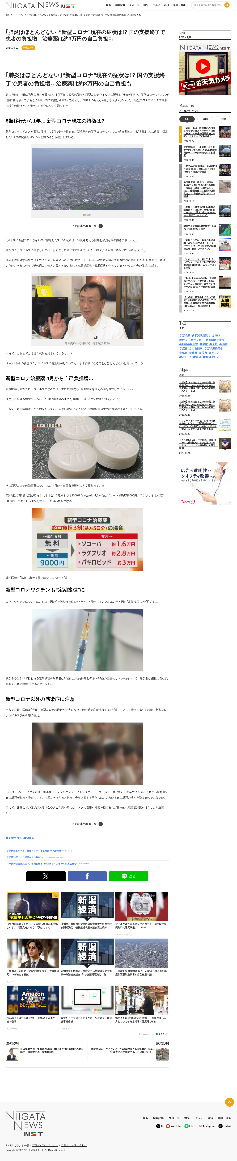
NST (217, 335)
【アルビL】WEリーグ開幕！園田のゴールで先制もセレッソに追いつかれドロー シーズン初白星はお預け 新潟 (198, 444)
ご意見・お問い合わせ (74, 1145)
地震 (224, 344)
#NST (185, 339)
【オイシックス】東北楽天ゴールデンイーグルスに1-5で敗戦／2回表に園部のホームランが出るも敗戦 (200, 263)
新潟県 (186, 335)
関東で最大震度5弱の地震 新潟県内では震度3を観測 (200, 227)
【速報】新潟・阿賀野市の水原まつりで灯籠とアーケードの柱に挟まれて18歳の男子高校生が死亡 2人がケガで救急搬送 (199, 132)
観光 (145, 5)
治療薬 (30, 838)
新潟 (198, 357)
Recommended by (147, 1034)
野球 (205, 344)
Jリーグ (186, 357)
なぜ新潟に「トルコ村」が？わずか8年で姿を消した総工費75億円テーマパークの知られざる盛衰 (200, 151)
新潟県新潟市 (202, 335)
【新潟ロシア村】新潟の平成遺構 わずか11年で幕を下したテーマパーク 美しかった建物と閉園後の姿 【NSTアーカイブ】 (200, 244)
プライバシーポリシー (45, 1145)
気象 (184, 352)
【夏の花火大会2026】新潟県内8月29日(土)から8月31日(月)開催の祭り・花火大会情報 (200, 169)
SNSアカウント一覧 (17, 1145)
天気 (215, 344)
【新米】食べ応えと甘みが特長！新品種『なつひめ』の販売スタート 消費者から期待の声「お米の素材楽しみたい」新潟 (197, 386)
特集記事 (120, 5)
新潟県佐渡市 (216, 339)
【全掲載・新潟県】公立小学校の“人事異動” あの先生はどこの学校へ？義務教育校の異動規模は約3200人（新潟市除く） (200, 301)
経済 (166, 5)
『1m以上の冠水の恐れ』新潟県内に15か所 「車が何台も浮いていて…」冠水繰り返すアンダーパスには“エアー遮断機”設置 (200, 282)
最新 (108, 5)
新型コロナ (15, 838)
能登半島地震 (190, 344)
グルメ (156, 5)
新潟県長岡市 (215, 348)
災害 (204, 352)
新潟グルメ (212, 357)
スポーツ (134, 5)
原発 (184, 348)
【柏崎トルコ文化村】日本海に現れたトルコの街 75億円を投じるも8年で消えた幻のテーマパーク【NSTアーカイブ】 (200, 211)
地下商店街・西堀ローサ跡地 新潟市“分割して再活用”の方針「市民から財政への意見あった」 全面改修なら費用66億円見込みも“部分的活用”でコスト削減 (199, 189)
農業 (194, 352)
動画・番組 (179, 5)
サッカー (198, 339)
